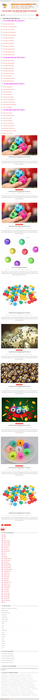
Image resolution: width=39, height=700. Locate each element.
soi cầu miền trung (11, 692)
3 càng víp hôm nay (4, 675)
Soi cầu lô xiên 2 (29, 691)
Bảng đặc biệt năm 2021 (5, 677)
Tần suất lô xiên (34, 694)
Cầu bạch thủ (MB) (7, 564)
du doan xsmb (30, 677)
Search (3, 529)
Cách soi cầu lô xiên (23, 677)
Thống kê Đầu (6, 578)
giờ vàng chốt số (32, 685)
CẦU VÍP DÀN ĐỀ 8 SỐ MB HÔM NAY (8, 70)
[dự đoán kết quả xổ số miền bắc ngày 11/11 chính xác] (19, 450)
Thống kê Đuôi (6, 580)
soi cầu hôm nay (16, 691)
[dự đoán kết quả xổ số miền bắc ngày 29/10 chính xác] (19, 336)
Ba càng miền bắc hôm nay (13, 675)
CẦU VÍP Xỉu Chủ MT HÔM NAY (7, 113)
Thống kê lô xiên (7, 575)
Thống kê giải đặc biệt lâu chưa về (15, 694)
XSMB (5, 535)
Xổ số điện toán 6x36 (7, 558)
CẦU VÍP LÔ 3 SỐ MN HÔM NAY (7, 107)
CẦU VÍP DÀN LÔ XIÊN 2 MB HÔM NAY (8, 49)
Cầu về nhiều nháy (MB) (8, 569)
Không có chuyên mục (4, 687)
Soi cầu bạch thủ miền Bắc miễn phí (24, 688)
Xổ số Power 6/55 (7, 551)
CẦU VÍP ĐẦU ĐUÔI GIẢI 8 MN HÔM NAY (9, 102)
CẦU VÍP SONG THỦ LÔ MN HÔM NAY (8, 99)
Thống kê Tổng (6, 584)
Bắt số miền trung (4, 617)
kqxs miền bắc (11, 687)
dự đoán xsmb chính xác (29, 683)
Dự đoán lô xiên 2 (4, 683)
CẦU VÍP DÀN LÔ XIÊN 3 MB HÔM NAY (8, 51)
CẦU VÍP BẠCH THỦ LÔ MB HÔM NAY (8, 23)
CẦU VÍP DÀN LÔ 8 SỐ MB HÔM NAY (8, 43)
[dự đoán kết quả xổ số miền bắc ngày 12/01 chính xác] (19, 295)
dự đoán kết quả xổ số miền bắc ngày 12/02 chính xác (19, 513)
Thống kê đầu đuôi (7, 571)
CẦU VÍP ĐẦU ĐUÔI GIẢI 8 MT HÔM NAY (9, 128)
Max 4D (5, 555)
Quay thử (3, 645)
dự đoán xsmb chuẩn (21, 683)
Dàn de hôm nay (30, 679)
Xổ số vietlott (6, 547)
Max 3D (5, 553)
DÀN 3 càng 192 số (4, 679)
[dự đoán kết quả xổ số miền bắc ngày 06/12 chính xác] (19, 213)
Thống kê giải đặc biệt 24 (5, 694)
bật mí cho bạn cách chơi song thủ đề (19, 267)
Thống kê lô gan (6, 573)
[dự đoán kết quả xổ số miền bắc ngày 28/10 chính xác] (19, 373)
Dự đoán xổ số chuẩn (19, 189)
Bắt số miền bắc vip (5, 610)
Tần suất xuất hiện (7, 585)
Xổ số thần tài (6, 562)
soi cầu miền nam (4, 692)
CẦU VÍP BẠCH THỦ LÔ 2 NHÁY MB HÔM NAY (10, 26)
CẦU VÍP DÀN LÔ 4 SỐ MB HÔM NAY (8, 37)
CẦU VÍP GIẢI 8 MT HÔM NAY (7, 118)
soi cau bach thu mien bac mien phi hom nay (19, 11)
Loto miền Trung (7, 593)
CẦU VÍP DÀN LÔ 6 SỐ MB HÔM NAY (8, 40)
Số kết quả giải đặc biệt (29, 692)
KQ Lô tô (3, 643)
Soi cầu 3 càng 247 (22, 687)
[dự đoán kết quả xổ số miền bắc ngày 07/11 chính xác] (19, 410)
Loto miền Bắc (6, 589)
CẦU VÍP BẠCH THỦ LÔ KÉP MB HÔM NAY (9, 32)
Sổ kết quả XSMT (7, 545)
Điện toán (3, 636)
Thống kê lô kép (6, 576)
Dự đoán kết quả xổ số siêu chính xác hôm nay (30, 681)
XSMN (5, 536)
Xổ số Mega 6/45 (7, 549)
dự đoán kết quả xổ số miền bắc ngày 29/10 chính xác (19, 351)
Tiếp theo (8, 525)
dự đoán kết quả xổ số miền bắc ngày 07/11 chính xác (19, 425)
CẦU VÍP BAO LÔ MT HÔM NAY (7, 120)
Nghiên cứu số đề (19, 350)
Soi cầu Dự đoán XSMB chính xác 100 (7, 691)
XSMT (5, 538)
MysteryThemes (6, 698)
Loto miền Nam (6, 591)
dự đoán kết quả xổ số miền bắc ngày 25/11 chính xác (19, 191)
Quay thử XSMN (6, 596)
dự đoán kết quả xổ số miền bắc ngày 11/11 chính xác (19, 467)
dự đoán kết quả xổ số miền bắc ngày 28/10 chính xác (19, 386)
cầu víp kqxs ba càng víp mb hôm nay (7, 660)
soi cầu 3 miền (15, 688)
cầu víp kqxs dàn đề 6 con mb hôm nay (8, 662)
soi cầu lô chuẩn (23, 691)
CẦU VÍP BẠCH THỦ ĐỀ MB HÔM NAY (8, 60)
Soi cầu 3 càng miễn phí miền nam (6, 688)
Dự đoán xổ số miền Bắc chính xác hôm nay (16, 685)
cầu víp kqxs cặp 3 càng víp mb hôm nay (8, 655)
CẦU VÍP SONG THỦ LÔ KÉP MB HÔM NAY (9, 35)
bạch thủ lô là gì (28, 675)
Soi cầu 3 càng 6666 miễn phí (31, 687)
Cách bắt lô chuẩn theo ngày (14, 677)
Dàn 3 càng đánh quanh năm (13, 679)
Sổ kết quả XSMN (7, 544)
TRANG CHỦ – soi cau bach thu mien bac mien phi (9, 608)
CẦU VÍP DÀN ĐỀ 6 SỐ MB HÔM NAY (8, 68)
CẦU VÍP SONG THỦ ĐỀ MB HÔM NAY (8, 63)
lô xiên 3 (16, 687)
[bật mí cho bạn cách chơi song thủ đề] (19, 251)
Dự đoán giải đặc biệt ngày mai (16, 681)
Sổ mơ (5, 602)
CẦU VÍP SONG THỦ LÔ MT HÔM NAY (8, 125)
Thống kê (5, 556)
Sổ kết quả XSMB (7, 542)
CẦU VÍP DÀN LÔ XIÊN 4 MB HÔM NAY (8, 54)
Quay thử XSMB (6, 595)
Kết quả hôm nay (7, 540)
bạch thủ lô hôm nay (21, 675)
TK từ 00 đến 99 (6, 587)
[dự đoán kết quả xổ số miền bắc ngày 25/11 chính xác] (19, 178)
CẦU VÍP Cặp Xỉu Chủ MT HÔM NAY (8, 123)
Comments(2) (30, 159)
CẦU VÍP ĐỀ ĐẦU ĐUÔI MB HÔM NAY (8, 81)
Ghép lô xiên (26, 685)
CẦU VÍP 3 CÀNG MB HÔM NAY (7, 75)
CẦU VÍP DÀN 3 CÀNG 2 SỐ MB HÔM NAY (9, 78)
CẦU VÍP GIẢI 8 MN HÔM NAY (7, 91)
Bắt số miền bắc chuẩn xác (6, 612)
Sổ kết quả (3, 634)
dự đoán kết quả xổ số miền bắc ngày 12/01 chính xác (19, 312)
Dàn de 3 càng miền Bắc (22, 679)
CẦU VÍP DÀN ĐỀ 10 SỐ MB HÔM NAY (8, 73)
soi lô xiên (16, 692)
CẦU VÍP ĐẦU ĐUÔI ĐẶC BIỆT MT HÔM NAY (9, 130)
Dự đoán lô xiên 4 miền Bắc (12, 683)
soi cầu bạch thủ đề (34, 688)
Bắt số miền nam (4, 614)
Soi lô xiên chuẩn (22, 692)
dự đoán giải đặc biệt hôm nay (5, 681)
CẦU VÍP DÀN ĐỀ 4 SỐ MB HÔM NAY (8, 65)
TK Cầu (3, 638)
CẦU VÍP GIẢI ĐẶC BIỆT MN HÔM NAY (8, 89)
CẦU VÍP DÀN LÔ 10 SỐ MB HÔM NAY (8, 46)
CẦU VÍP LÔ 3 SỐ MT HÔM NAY (7, 133)
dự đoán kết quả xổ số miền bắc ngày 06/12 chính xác (19, 226)
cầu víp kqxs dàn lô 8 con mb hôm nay (7, 653)
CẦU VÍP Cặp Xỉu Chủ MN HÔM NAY (8, 97)
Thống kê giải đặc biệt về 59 (26, 694)
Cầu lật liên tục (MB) (7, 565)
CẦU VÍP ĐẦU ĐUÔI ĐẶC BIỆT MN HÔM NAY (9, 104)
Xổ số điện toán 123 (7, 560)
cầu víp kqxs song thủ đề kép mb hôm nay (8, 658)
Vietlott (3, 632)
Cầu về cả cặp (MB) (7, 567)
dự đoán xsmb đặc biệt (4, 685)
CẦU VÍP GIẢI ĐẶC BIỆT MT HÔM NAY (8, 115)
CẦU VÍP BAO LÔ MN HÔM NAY (7, 94)
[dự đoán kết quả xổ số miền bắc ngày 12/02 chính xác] (19, 495)
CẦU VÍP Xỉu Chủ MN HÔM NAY (7, 86)
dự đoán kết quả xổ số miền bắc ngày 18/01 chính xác (19, 156)
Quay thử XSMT (6, 598)
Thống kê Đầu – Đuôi (7, 582)
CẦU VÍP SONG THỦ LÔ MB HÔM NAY (8, 29)
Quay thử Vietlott (7, 600)
